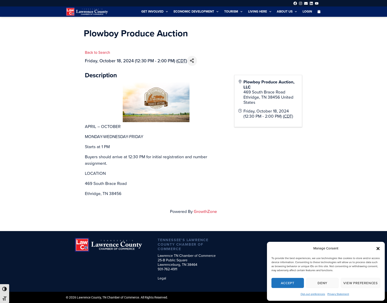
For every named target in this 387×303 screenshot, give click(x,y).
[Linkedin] (311, 3)
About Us (284, 11)
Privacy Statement (338, 294)
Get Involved (152, 11)
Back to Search (97, 52)
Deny (322, 283)
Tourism (231, 11)
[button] (378, 248)
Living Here (257, 11)
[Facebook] (295, 3)
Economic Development (194, 11)
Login (307, 11)
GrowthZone (205, 211)
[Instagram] (300, 3)
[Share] (192, 61)
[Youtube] (317, 3)
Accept (288, 283)
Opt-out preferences (313, 294)
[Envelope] (306, 3)
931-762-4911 (167, 269)
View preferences (360, 283)
